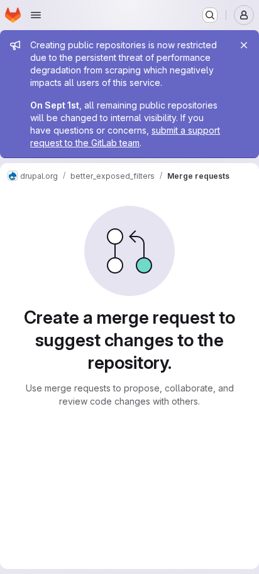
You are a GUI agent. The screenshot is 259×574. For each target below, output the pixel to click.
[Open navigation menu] (36, 15)
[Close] (243, 45)
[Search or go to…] (210, 15)
